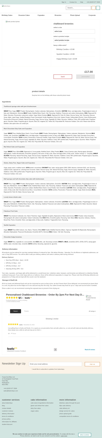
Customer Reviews (7, 411)
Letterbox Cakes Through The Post (69, 403)
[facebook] (3, 397)
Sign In (64, 2)
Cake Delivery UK (64, 408)
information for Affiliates (9, 421)
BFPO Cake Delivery (65, 405)
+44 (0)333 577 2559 (93, 2)
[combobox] (78, 8)
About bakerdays (7, 403)
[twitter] (7, 397)
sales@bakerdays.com (11, 391)
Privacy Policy (6, 419)
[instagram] (14, 397)
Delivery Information (8, 413)
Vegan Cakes (35, 411)
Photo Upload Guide (65, 413)
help (81, 2)
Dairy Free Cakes (36, 408)
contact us (73, 2)
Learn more (64, 436)
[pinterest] (10, 397)
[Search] (94, 8)
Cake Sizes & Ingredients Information (42, 403)
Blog (3, 405)
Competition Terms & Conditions (69, 416)
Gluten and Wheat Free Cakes (40, 405)
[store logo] (22, 8)
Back (63, 76)
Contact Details (6, 408)
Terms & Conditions (8, 416)
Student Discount (7, 424)
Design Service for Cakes (67, 411)
